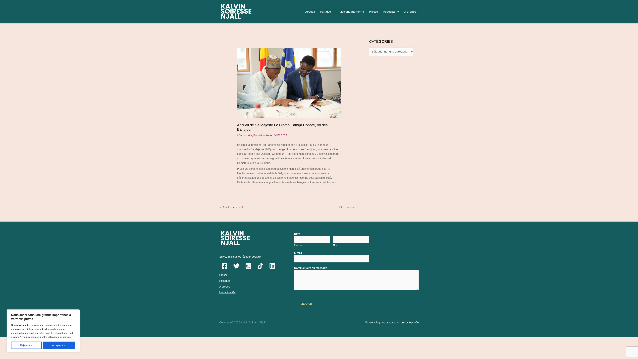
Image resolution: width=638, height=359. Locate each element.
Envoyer (306, 303)
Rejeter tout (26, 345)
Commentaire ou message (310, 268)
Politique (325, 12)
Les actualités (227, 292)
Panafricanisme (262, 135)
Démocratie (245, 135)
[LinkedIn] (272, 266)
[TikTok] (260, 266)
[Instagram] (248, 266)
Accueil (310, 12)
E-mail (299, 252)
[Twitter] (236, 266)
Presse (373, 12)
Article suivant (349, 207)
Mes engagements (351, 12)
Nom (298, 233)
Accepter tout (59, 345)
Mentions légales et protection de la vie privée (392, 322)
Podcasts (389, 12)
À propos (410, 12)
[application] (332, 12)
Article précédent (231, 207)
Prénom (298, 245)
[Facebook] (224, 266)
